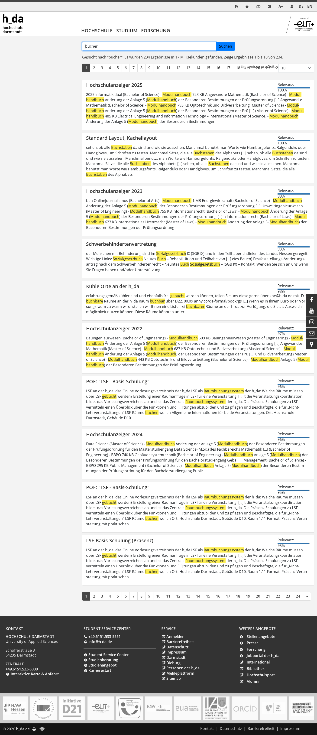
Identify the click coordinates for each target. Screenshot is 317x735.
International (258, 662)
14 (198, 67)
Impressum (176, 652)
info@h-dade (100, 641)
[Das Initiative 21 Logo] (72, 708)
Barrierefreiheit (180, 641)
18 (238, 67)
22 (278, 596)
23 (288, 596)
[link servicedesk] (292, 6)
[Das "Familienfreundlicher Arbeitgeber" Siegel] (129, 708)
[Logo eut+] (101, 708)
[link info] (236, 6)
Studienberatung (103, 659)
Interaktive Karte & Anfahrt (35, 673)
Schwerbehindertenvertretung (121, 244)
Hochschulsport (261, 674)
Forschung (155, 30)
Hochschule (97, 30)
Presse (253, 642)
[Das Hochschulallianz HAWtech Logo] (158, 708)
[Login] (258, 6)
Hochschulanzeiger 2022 (114, 328)
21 (268, 596)
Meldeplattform (180, 673)
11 (168, 67)
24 (298, 596)
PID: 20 (55, 729)
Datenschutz (177, 647)
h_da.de (23, 729)
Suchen (225, 46)
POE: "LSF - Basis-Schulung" (117, 381)
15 (208, 67)
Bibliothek (256, 668)
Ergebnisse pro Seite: (259, 66)
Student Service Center (108, 654)
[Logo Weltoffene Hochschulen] (302, 708)
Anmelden (175, 636)
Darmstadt (175, 657)
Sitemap (173, 678)
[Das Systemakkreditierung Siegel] (43, 708)
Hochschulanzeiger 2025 (114, 85)
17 (228, 67)
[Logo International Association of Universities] (216, 708)
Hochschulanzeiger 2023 (114, 191)
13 (188, 67)
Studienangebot (102, 665)
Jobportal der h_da (263, 655)
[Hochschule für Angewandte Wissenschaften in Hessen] (14, 708)
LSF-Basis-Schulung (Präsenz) (119, 540)
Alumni (253, 681)
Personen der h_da (183, 667)
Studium (126, 30)
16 (218, 67)
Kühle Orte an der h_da (112, 286)
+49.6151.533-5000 (22, 669)
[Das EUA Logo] (187, 708)
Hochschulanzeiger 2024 (114, 434)
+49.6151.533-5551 (104, 636)
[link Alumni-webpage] (42, 729)
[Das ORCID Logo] (245, 708)
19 (248, 596)
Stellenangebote (261, 636)
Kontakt (207, 728)
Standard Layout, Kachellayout (121, 138)
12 (178, 67)
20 (258, 596)
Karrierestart (99, 670)
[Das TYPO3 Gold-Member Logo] (273, 708)
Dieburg (173, 662)
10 (158, 67)
